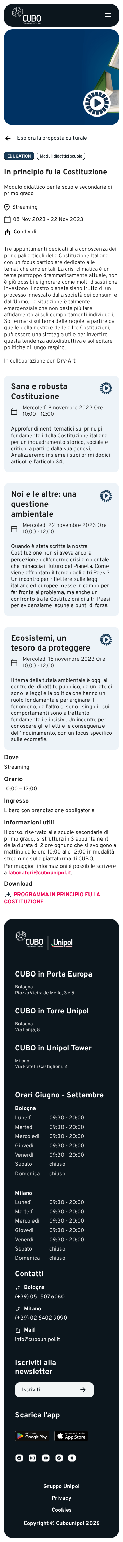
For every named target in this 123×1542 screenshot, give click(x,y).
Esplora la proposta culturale (52, 138)
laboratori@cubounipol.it (39, 873)
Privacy (61, 1498)
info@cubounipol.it (37, 1339)
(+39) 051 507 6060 (40, 1297)
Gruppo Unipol (61, 1487)
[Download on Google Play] (32, 1437)
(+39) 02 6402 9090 (41, 1318)
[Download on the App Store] (71, 1437)
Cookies (62, 1510)
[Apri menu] (108, 15)
